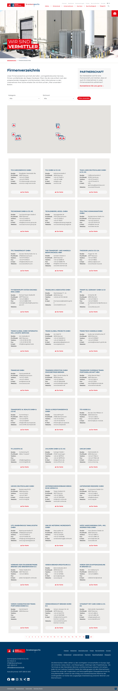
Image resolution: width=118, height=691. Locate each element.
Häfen (47, 6)
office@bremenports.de (15, 667)
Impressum (10, 688)
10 (54, 637)
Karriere (79, 6)
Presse (88, 3)
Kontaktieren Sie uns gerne (91, 86)
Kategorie (11, 95)
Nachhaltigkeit (91, 6)
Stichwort (46, 95)
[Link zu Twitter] (21, 679)
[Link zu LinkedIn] (28, 679)
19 (87, 637)
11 (58, 637)
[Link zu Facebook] (8, 679)
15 (72, 637)
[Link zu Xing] (25, 679)
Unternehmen (68, 6)
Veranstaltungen (79, 3)
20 (91, 637)
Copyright (29, 688)
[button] (13, 125)
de (109, 3)
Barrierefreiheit (95, 3)
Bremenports (11, 60)
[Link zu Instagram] (17, 679)
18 (83, 637)
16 (76, 637)
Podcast (64, 3)
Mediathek (71, 3)
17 (80, 637)
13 (65, 637)
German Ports (38, 688)
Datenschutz (20, 688)
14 (69, 637)
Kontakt (103, 3)
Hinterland (56, 6)
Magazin (103, 6)
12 (61, 637)
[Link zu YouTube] (13, 679)
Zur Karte (25, 192)
